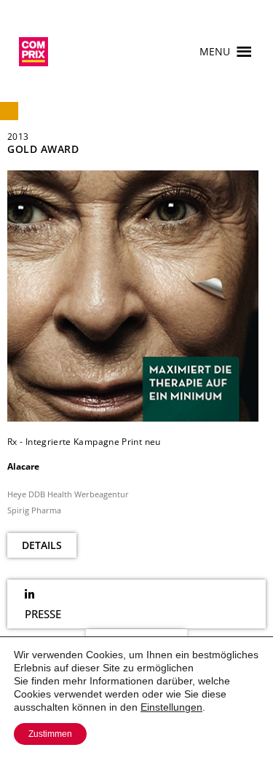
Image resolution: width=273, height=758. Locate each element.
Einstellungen (171, 707)
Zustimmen (50, 734)
